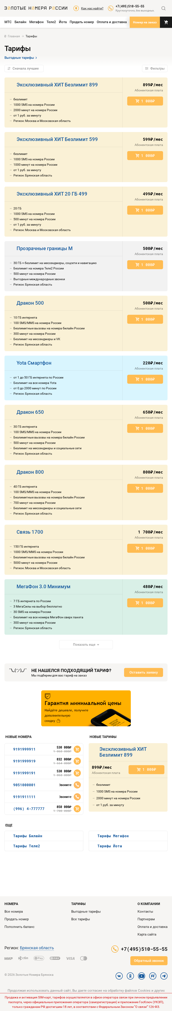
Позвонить (77, 785)
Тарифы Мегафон (113, 835)
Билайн (20, 22)
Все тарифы (80, 919)
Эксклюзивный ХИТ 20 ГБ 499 (52, 194)
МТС (8, 22)
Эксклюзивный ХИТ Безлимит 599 (57, 139)
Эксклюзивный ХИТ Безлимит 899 (57, 85)
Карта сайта (147, 934)
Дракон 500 (30, 303)
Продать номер (82, 22)
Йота (63, 22)
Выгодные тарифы (19, 57)
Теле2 (51, 22)
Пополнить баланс (19, 927)
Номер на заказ (145, 22)
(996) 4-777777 (29, 808)
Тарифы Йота (109, 846)
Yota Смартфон (34, 363)
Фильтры (157, 68)
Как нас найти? (92, 8)
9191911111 (24, 796)
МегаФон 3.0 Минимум (44, 586)
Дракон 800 (30, 472)
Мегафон (36, 22)
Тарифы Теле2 (26, 846)
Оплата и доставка (112, 22)
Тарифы (78, 904)
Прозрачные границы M (45, 248)
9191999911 (24, 749)
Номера (11, 904)
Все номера (13, 912)
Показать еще (84, 645)
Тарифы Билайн (27, 835)
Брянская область (37, 947)
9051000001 (24, 784)
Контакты (145, 912)
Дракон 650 (30, 412)
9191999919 (24, 761)
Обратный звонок (149, 960)
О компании (149, 904)
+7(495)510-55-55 (130, 6)
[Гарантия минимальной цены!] (86, 708)
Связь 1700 (30, 532)
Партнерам (146, 919)
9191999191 (24, 773)
